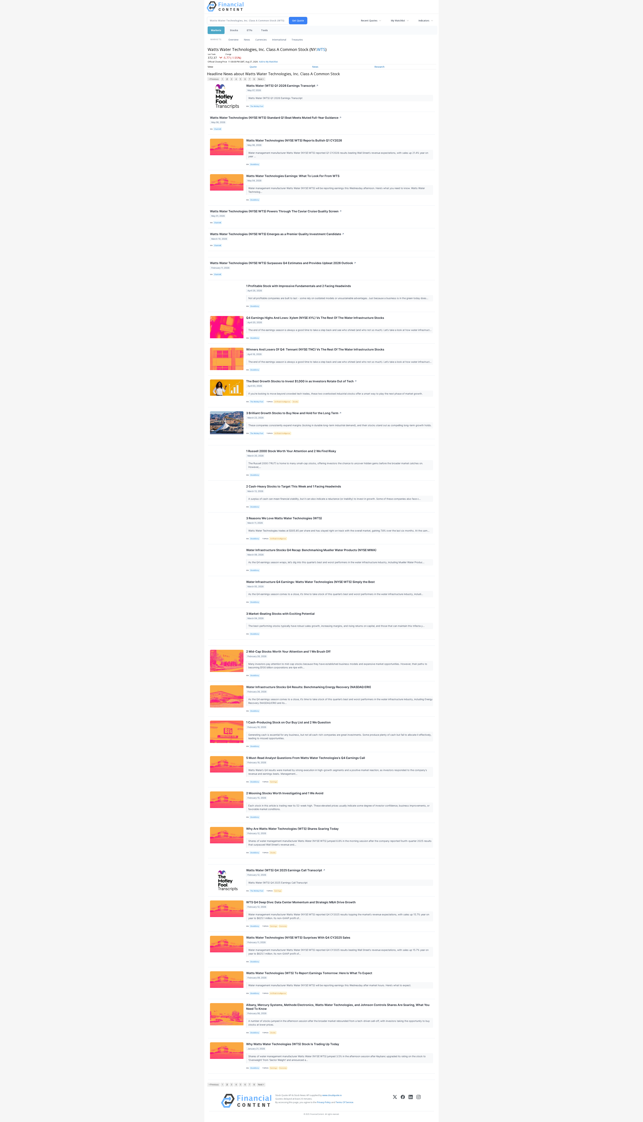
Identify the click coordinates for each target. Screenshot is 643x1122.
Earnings (273, 782)
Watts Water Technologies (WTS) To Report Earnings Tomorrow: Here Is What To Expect (309, 973)
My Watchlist (398, 20)
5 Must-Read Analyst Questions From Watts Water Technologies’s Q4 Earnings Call (305, 758)
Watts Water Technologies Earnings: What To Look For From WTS (292, 176)
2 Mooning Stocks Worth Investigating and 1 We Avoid (284, 793)
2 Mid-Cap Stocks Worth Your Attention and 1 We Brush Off (288, 651)
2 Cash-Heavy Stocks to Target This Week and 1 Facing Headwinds (293, 486)
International (279, 39)
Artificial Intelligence (282, 402)
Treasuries (297, 39)
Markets (216, 30)
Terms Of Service (344, 1102)
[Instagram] (418, 1101)
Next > (261, 79)
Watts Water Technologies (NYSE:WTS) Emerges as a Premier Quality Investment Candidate (277, 234)
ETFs (249, 30)
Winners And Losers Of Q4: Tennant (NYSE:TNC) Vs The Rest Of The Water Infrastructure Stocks (315, 349)
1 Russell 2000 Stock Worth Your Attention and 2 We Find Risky (291, 451)
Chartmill (217, 129)
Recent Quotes (369, 20)
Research (379, 66)
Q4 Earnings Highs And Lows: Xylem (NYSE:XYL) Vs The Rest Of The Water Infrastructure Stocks (315, 318)
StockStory (254, 164)
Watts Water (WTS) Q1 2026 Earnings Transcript (282, 85)
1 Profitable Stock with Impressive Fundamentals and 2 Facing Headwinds (298, 286)
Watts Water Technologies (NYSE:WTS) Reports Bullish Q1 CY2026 (294, 140)
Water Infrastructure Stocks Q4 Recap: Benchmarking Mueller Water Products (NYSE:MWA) (311, 550)
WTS (321, 49)
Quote (253, 66)
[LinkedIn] (410, 1101)
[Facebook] (402, 1101)
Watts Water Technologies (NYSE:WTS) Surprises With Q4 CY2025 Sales (298, 937)
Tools (264, 30)
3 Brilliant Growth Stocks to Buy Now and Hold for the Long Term (294, 413)
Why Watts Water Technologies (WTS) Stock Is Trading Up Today (292, 1044)
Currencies (261, 39)
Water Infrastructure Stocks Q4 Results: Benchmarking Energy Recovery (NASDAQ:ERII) (308, 687)
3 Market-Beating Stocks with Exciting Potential (280, 613)
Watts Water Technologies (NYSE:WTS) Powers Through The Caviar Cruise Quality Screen (276, 211)
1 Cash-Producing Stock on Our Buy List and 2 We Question (288, 722)
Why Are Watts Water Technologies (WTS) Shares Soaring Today (292, 828)
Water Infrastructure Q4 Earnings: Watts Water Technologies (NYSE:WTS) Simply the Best (310, 582)
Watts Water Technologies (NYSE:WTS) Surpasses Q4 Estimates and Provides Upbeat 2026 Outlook (283, 263)
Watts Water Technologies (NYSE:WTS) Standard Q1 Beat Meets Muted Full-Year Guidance (276, 117)
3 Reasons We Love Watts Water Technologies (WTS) (284, 518)
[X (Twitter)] (394, 1101)
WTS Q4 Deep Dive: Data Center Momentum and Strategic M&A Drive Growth (301, 902)
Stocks (234, 30)
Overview (233, 39)
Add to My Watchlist (268, 61)
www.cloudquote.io (332, 1095)
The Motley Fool (256, 106)
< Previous (214, 79)
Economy (283, 926)
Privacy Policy (324, 1102)
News (247, 39)
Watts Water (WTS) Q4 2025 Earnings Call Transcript (285, 870)
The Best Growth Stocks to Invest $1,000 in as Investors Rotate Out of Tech (301, 381)
